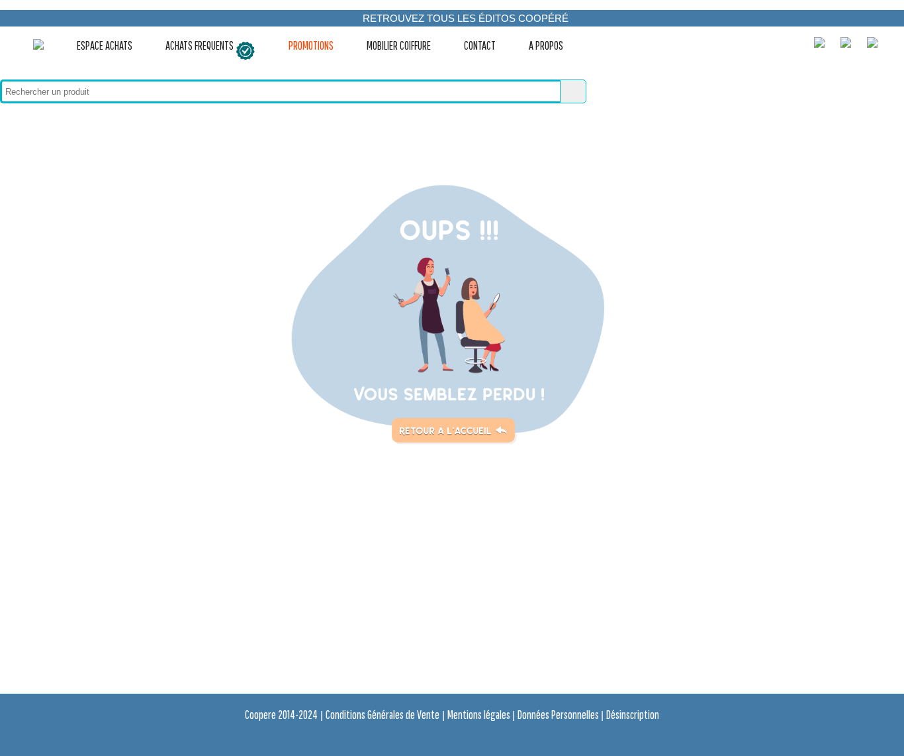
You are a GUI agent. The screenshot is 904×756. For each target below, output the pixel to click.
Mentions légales (479, 715)
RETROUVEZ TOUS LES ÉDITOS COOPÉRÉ (465, 18)
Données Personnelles (559, 715)
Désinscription (632, 715)
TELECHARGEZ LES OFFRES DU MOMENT (465, 34)
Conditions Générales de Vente (382, 715)
